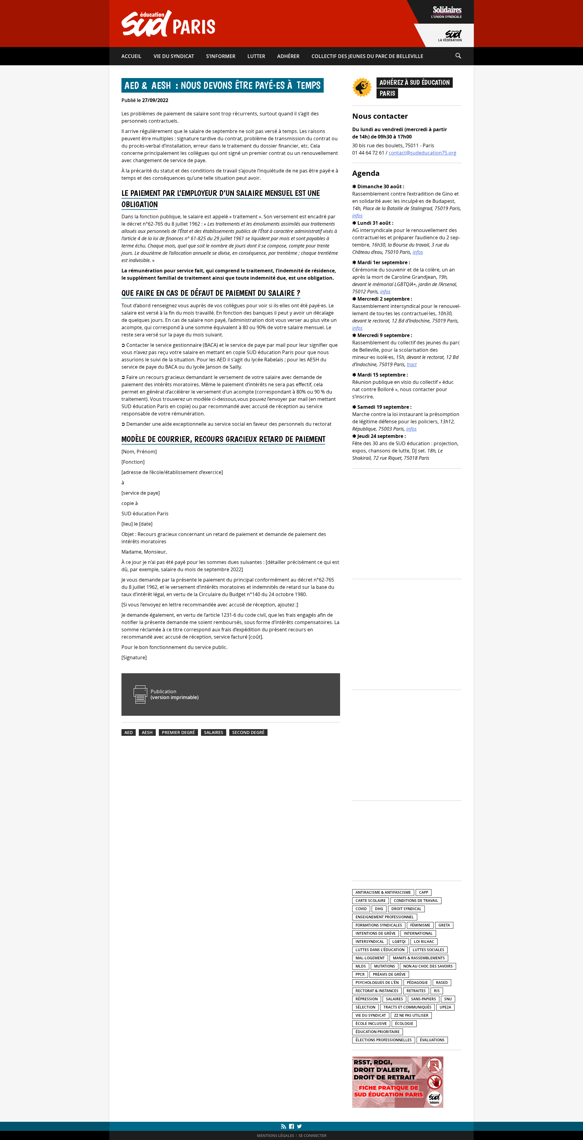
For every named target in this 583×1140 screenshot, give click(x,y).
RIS (437, 990)
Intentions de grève (376, 933)
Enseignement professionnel (385, 917)
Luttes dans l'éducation (380, 949)
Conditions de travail (416, 900)
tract (412, 364)
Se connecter (312, 1135)
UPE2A (445, 1007)
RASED (442, 982)
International (418, 933)
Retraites (416, 990)
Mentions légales (275, 1135)
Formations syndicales (379, 925)
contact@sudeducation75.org (422, 152)
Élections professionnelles (384, 1040)
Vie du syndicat (174, 56)
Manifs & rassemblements (419, 958)
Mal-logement (370, 958)
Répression (367, 999)
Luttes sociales (428, 949)
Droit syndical (406, 908)
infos (357, 215)
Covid (361, 908)
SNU (448, 999)
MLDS (361, 966)
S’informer (220, 56)
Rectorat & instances (377, 990)
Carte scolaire (371, 900)
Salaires (213, 732)
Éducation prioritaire (378, 1031)
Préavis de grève (389, 974)
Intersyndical (370, 941)
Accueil (131, 56)
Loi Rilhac (424, 941)
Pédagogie (417, 982)
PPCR (360, 974)
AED (128, 732)
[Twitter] (298, 1126)
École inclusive (371, 1023)
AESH (147, 732)
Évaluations (432, 1040)
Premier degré (178, 732)
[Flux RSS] (284, 1126)
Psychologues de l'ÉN (377, 982)
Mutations (384, 966)
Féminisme (420, 925)
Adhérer (288, 56)
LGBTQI (399, 941)
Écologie (404, 1023)
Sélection (365, 1007)
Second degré (248, 732)
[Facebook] (291, 1126)
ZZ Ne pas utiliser (411, 1015)
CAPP (423, 892)
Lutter (256, 56)
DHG (379, 908)
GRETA (444, 925)
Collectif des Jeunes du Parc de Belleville (367, 56)
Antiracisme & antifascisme (383, 892)
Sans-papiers (423, 999)
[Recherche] (464, 56)
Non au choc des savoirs (428, 966)
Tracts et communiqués (407, 1007)
